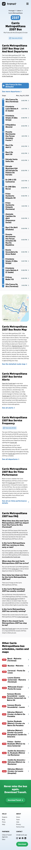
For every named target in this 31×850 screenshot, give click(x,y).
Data (3, 839)
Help (3, 824)
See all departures (10, 459)
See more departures (11, 91)
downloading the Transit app (11, 557)
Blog (3, 819)
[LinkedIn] (25, 838)
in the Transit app (11, 599)
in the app (15, 569)
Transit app (13, 442)
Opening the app (17, 346)
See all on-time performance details (14, 502)
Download (22, 844)
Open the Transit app (8, 383)
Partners (5, 832)
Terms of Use (20, 827)
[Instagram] (17, 838)
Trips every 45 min (16, 38)
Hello (4, 814)
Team (18, 819)
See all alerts (7, 408)
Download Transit (14, 800)
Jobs (17, 822)
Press (4, 822)
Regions (4, 817)
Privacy (18, 824)
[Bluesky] (20, 838)
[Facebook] (22, 838)
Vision (18, 817)
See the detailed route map (13, 364)
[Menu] (27, 3)
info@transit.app (21, 835)
